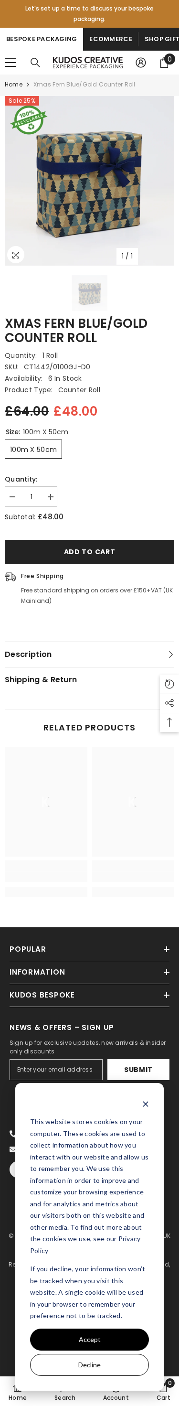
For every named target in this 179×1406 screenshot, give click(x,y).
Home (13, 84)
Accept (90, 1339)
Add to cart (90, 552)
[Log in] (141, 62)
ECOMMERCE (110, 38)
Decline (89, 1365)
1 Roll (50, 355)
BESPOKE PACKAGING (41, 38)
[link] (46, 876)
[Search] (35, 62)
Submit (138, 1069)
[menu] (10, 62)
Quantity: (21, 479)
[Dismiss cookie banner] (145, 1104)
